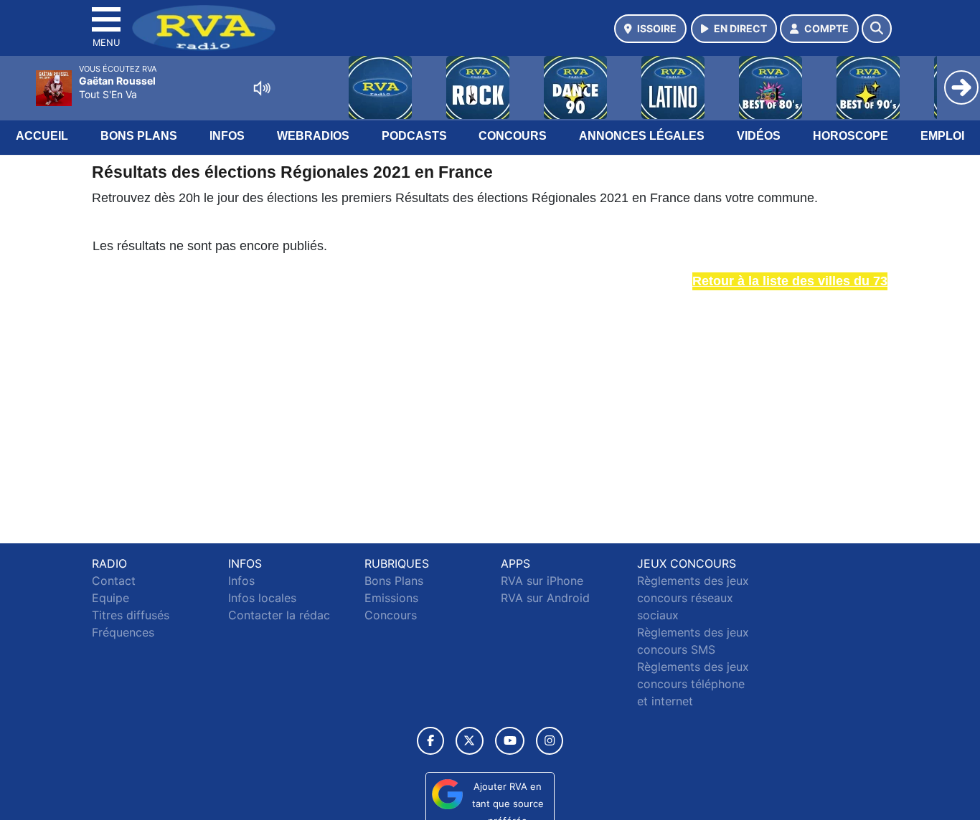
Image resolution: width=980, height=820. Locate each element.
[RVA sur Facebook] (430, 741)
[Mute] (262, 88)
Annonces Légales (642, 136)
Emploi (942, 136)
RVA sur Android (545, 598)
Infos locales (262, 598)
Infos (227, 136)
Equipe (110, 598)
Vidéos (759, 136)
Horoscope (850, 136)
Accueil (42, 136)
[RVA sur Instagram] (549, 741)
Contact (114, 580)
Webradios (313, 136)
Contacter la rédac (279, 615)
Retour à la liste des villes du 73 (789, 281)
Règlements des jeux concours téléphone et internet (693, 683)
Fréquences (123, 632)
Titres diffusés (130, 615)
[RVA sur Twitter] (470, 741)
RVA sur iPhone (542, 580)
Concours (513, 136)
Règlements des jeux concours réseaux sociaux (693, 597)
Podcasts (414, 136)
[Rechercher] (877, 28)
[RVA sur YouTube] (509, 741)
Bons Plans (138, 136)
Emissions (391, 598)
